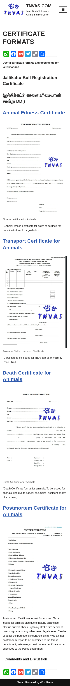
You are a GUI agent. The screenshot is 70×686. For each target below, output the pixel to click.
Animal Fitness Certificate (34, 112)
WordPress (46, 682)
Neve (20, 682)
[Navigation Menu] (63, 9)
